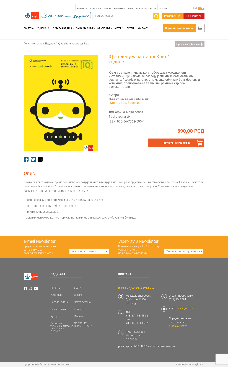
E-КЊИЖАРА (82, 8)
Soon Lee (134, 103)
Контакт (142, 28)
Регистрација (172, 16)
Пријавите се (193, 16)
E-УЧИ (130, 8)
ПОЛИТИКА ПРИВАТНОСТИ (83, 324)
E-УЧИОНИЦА (119, 8)
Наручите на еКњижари (176, 142)
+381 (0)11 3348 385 (137, 323)
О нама (78, 295)
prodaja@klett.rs (178, 326)
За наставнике (85, 28)
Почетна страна (33, 43)
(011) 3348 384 (177, 299)
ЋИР (201, 8)
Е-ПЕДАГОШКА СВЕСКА (146, 8)
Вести (130, 28)
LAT (195, 8)
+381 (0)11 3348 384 (137, 315)
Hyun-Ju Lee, (118, 103)
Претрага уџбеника (188, 44)
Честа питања (82, 302)
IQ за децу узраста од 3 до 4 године (73, 43)
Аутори (118, 28)
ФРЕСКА (107, 8)
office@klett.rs (185, 308)
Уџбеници (43, 28)
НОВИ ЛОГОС (96, 8)
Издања (50, 43)
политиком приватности (38, 253)
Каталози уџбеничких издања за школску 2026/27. (61, 327)
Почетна (29, 28)
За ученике (103, 28)
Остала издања (62, 28)
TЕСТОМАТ (163, 8)
